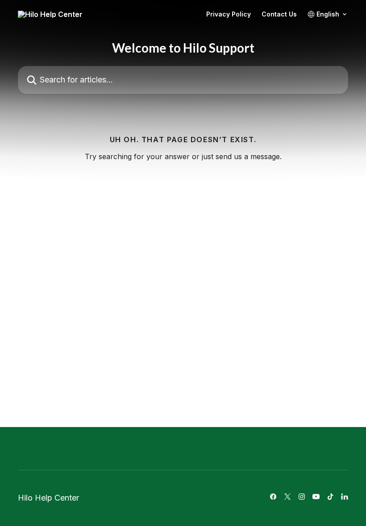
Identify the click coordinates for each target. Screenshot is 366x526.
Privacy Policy (228, 14)
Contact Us (279, 14)
